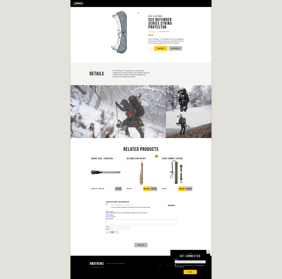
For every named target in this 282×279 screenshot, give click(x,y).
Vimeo (100, 267)
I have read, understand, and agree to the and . (189, 266)
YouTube (102, 267)
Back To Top (141, 245)
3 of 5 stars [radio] (111, 216)
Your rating (109, 215)
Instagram (92, 267)
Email (108, 229)
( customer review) (163, 31)
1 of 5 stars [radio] (107, 216)
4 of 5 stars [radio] (113, 216)
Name (108, 227)
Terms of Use (200, 265)
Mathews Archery (78, 3)
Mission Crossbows (160, 266)
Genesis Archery (170, 266)
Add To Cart (146, 189)
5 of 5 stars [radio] (115, 216)
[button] (138, 13)
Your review (110, 219)
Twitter (97, 267)
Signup (190, 272)
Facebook (94, 267)
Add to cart (161, 48)
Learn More (118, 189)
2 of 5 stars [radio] (109, 216)
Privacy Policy (180, 267)
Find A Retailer (175, 48)
